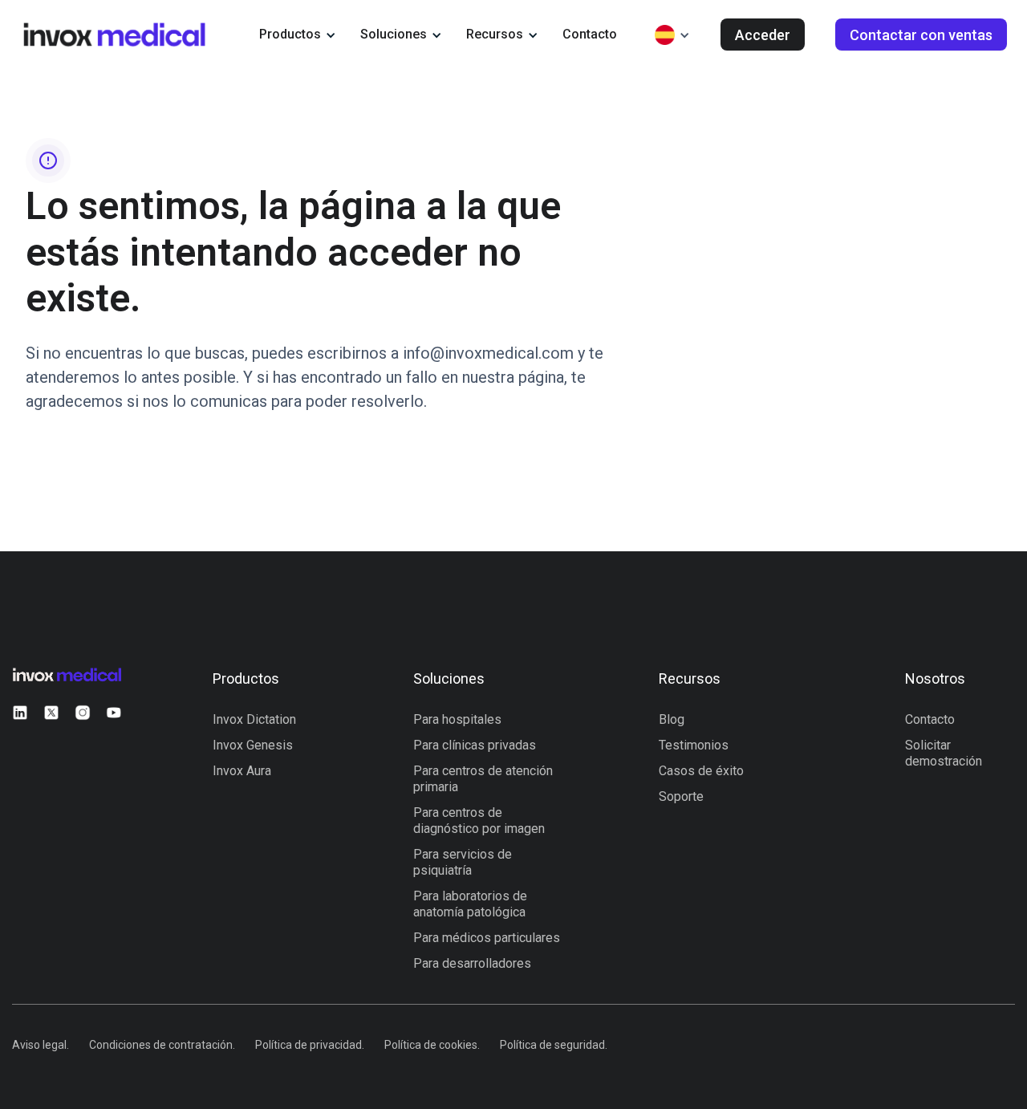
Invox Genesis (253, 745)
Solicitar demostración (943, 753)
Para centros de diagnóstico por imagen (479, 820)
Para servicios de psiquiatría (462, 862)
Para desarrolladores (472, 963)
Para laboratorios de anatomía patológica (470, 904)
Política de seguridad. (553, 1044)
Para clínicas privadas (474, 745)
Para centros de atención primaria (483, 778)
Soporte (681, 796)
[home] (114, 34)
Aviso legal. (40, 1044)
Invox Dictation (254, 719)
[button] (297, 34)
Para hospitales (457, 719)
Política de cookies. (432, 1044)
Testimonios (694, 745)
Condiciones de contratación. (162, 1044)
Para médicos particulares (486, 937)
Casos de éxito (701, 770)
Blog (671, 719)
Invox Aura (242, 770)
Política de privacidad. (309, 1044)
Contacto (589, 34)
